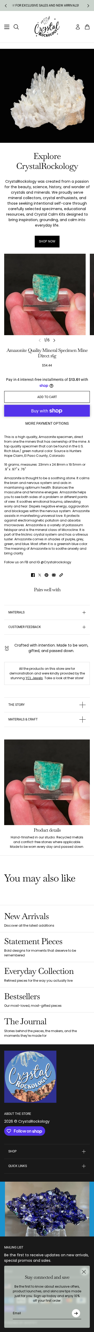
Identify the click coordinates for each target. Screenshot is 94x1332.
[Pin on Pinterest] (46, 575)
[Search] (16, 26)
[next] (88, 6)
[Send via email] (54, 575)
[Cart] (87, 26)
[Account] (77, 26)
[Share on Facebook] (33, 575)
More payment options (47, 423)
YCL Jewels (34, 678)
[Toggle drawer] (6, 27)
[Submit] (76, 1313)
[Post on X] (39, 575)
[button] (61, 575)
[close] (83, 1271)
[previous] (5, 6)
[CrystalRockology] (47, 26)
